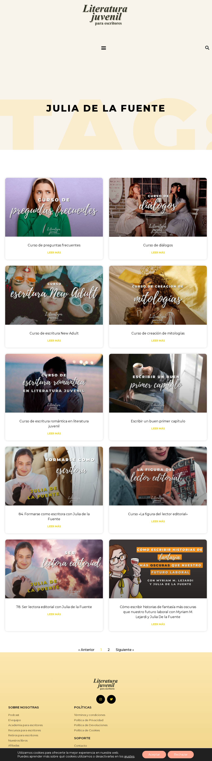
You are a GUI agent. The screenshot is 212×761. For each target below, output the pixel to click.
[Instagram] (100, 699)
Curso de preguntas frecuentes (54, 245)
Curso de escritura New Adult (54, 333)
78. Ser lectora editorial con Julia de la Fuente (54, 607)
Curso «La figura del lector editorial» (158, 514)
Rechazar (181, 754)
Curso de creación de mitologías (157, 333)
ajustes (129, 756)
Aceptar (154, 754)
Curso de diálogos (158, 245)
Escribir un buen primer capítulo (158, 421)
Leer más (54, 252)
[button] (104, 48)
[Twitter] (111, 699)
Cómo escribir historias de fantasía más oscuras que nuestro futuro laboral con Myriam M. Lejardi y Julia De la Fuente (158, 612)
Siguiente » (125, 650)
